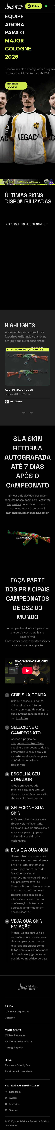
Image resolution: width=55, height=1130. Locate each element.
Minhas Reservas (15, 1035)
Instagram (15, 1091)
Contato (10, 1017)
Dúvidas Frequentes (17, 1011)
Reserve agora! (12, 85)
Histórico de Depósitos (19, 1041)
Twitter (13, 1097)
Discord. (24, 912)
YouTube (14, 1104)
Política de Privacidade (19, 1071)
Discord (13, 1110)
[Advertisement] (27, 282)
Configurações (14, 1047)
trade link (22, 718)
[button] (27, 375)
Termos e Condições (17, 1065)
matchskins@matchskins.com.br (27, 513)
